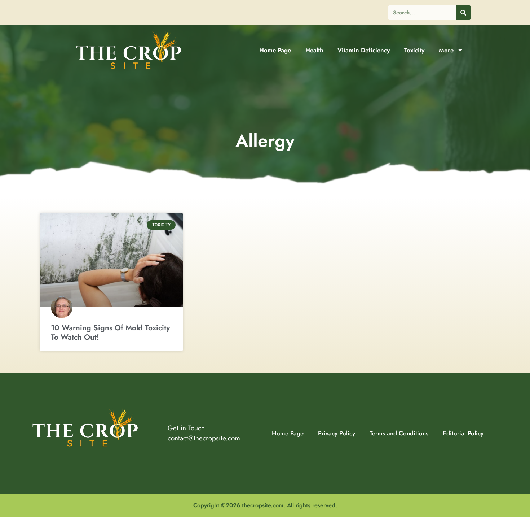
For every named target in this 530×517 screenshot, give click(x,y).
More (446, 50)
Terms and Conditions (399, 433)
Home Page (275, 50)
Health (314, 50)
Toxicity (414, 50)
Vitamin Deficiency (363, 50)
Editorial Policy (463, 433)
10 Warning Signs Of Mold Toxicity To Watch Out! (110, 332)
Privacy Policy (336, 433)
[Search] (463, 12)
